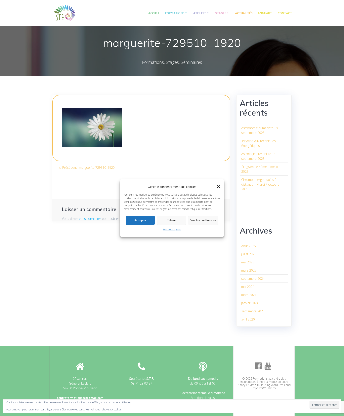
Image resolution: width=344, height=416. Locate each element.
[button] (218, 187)
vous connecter (90, 218)
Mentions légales (172, 229)
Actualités (243, 13)
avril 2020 (248, 319)
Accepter (140, 220)
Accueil (154, 13)
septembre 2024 (253, 278)
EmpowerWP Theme (264, 388)
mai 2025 (247, 262)
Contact (285, 13)
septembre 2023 (253, 311)
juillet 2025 (248, 254)
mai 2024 (247, 286)
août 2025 (248, 246)
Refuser (171, 220)
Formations (174, 13)
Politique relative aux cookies (106, 409)
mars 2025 (248, 270)
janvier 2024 (249, 303)
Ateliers (199, 13)
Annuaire (265, 13)
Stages (220, 13)
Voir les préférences (203, 220)
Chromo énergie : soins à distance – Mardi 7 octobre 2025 (260, 184)
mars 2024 (248, 295)
